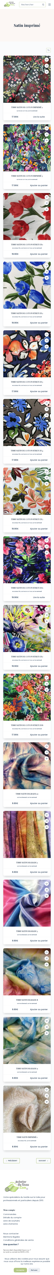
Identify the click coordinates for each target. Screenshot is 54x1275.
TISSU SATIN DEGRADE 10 (27, 794)
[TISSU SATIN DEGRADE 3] (27, 903)
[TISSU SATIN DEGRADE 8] (27, 971)
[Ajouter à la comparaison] (47, 66)
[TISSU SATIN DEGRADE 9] (27, 1040)
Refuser (34, 1270)
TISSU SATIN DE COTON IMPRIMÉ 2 (27, 107)
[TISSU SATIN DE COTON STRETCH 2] (27, 285)
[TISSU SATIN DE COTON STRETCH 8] (27, 697)
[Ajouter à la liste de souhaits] (47, 60)
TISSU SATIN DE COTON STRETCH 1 (27, 244)
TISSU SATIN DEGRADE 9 (27, 1068)
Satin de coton (22, 111)
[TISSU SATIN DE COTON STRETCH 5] (27, 491)
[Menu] (49, 4)
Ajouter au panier (39, 185)
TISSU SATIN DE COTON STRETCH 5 (27, 519)
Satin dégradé (22, 797)
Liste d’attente (10, 1223)
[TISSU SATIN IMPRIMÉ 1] (27, 1109)
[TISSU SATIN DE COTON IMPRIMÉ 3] (27, 147)
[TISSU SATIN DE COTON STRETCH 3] (27, 353)
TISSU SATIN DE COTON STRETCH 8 (27, 725)
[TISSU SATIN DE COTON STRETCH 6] (27, 559)
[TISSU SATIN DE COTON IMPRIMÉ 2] (27, 79)
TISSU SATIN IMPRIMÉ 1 (27, 1137)
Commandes (9, 1214)
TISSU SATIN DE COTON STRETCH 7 (27, 656)
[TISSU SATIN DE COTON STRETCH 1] (27, 216)
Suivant (42, 1161)
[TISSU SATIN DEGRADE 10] (27, 765)
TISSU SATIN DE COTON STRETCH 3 (27, 382)
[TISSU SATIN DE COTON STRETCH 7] (27, 628)
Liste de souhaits (11, 1220)
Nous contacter (11, 1233)
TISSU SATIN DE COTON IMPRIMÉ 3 (27, 176)
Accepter (20, 1270)
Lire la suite (39, 116)
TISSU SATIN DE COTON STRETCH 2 (27, 313)
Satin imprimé (32, 111)
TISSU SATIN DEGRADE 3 (27, 931)
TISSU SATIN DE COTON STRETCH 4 (27, 450)
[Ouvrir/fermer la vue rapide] (47, 72)
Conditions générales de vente (18, 1240)
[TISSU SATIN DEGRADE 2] (27, 834)
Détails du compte (12, 1217)
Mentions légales (11, 1236)
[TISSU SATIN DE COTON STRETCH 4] (27, 422)
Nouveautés (16, 248)
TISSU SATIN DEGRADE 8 (27, 1000)
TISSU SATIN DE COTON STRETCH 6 (27, 588)
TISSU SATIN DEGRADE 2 (27, 862)
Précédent (12, 1161)
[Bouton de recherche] (43, 4)
